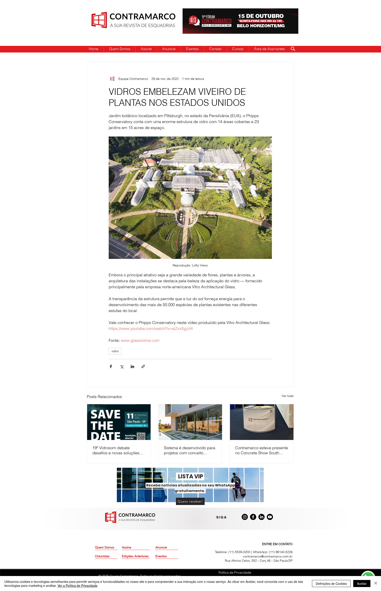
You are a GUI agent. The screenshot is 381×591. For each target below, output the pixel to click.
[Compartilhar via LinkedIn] (132, 366)
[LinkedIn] (261, 517)
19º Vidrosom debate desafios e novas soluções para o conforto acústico (115, 450)
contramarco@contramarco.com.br (268, 556)
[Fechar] (375, 583)
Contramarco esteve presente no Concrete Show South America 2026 (261, 450)
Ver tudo (288, 396)
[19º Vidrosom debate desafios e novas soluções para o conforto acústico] (119, 422)
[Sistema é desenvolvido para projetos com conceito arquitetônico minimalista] (190, 422)
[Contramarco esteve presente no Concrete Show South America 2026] (261, 422)
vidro (115, 351)
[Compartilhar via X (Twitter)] (122, 366)
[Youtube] (270, 517)
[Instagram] (245, 517)
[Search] (293, 49)
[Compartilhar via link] (143, 366)
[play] (288, 12)
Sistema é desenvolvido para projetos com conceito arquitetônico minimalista (189, 450)
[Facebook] (253, 517)
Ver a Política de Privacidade (77, 585)
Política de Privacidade (235, 572)
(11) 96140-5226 (281, 552)
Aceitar (362, 583)
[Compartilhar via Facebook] (111, 366)
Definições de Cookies (331, 583)
